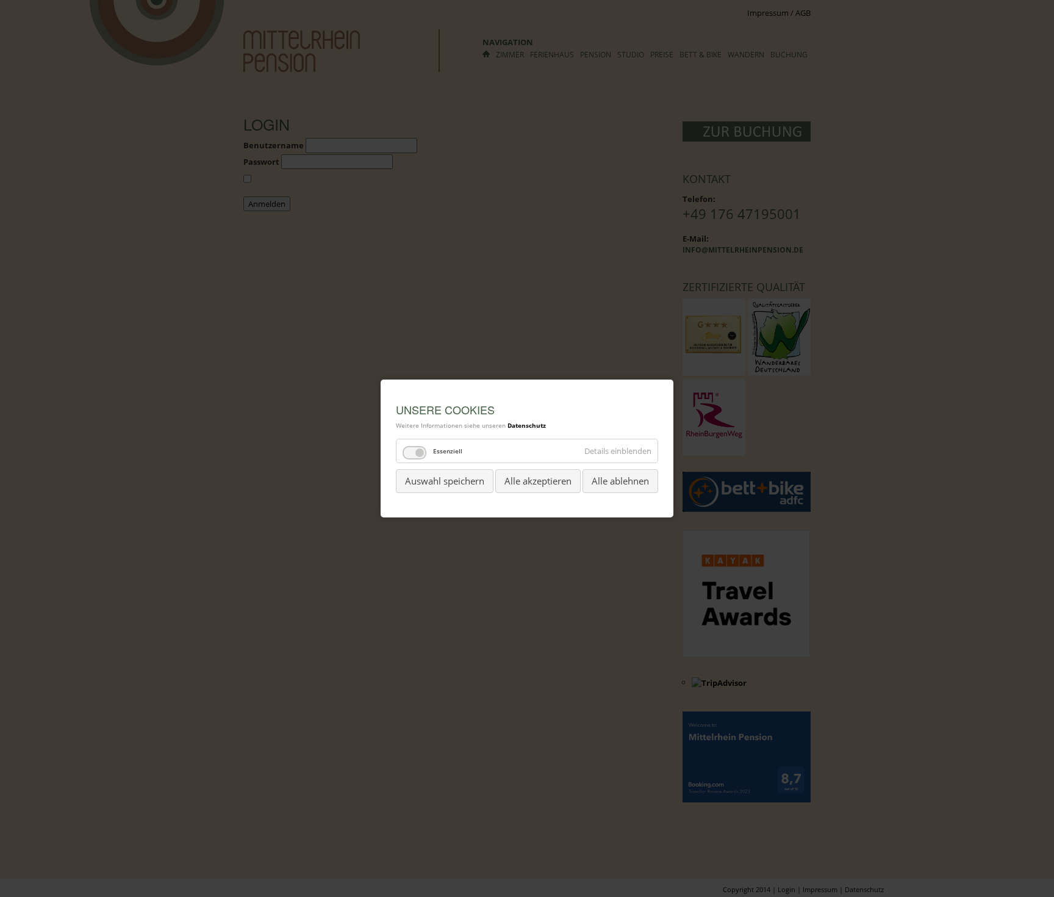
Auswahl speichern (444, 481)
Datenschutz (526, 425)
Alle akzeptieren (538, 481)
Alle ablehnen (620, 481)
